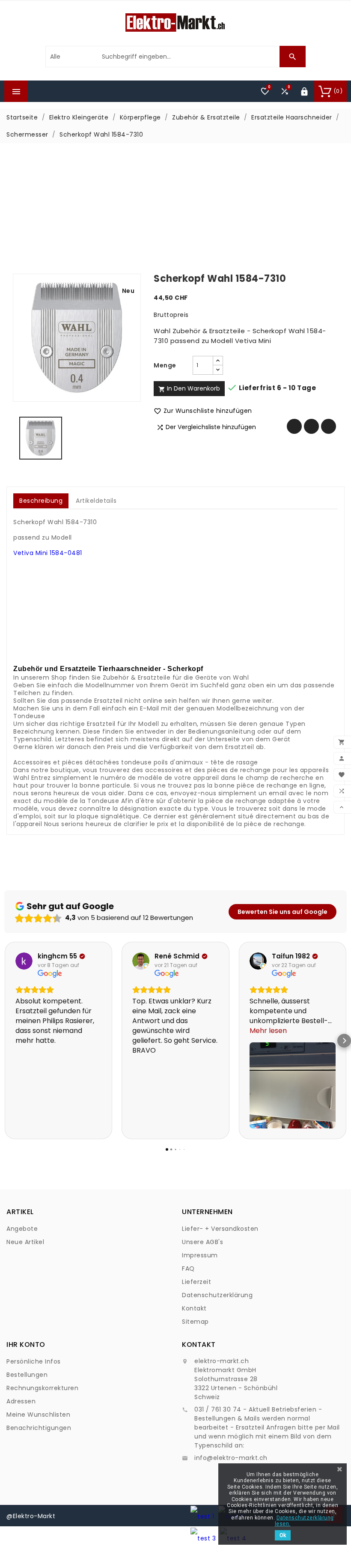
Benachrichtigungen (38, 1428)
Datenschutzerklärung (217, 1295)
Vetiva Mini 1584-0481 (47, 553)
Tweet (311, 426)
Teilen (294, 426)
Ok (283, 1535)
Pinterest (328, 426)
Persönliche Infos (33, 1361)
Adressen (21, 1401)
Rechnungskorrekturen (42, 1388)
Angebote (22, 1228)
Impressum (200, 1255)
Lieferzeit (196, 1281)
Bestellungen (27, 1374)
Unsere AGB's (202, 1242)
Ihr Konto (25, 1344)
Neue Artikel (25, 1242)
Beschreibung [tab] (40, 500)
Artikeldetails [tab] (96, 500)
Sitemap (195, 1321)
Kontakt (194, 1308)
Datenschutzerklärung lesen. (304, 1521)
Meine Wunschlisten (38, 1414)
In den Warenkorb (189, 388)
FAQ (188, 1268)
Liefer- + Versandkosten (220, 1228)
